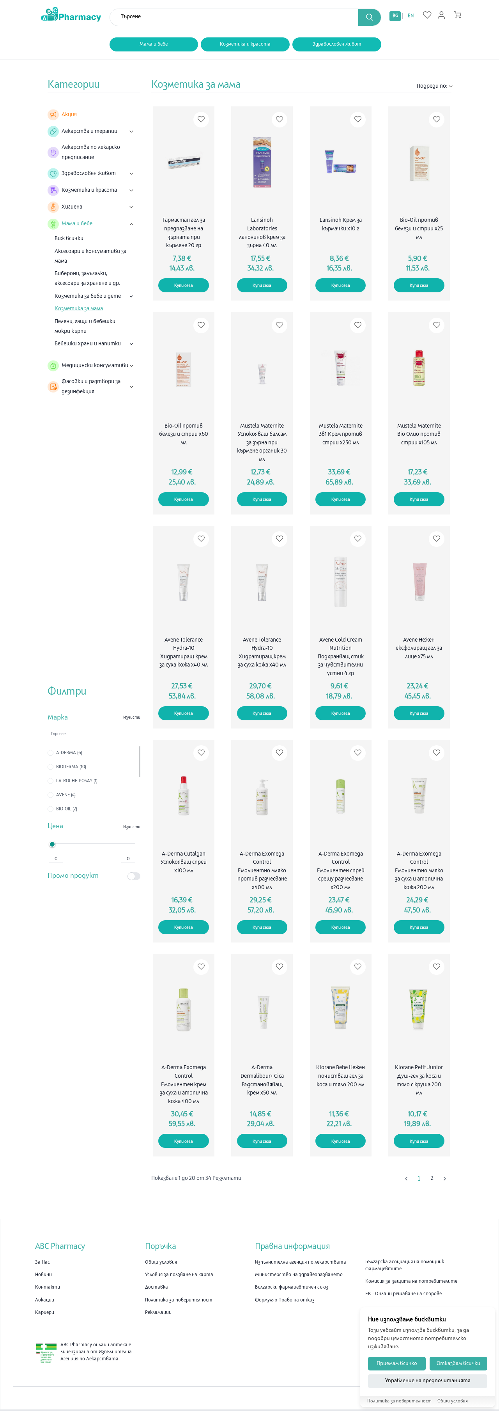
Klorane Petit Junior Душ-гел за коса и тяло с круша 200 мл (419, 1080)
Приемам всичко (397, 1364)
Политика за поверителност (178, 1300)
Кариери (44, 1312)
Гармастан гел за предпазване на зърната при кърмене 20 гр (184, 233)
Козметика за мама (79, 309)
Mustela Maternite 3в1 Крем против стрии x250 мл (341, 434)
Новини (43, 1275)
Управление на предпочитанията (428, 1381)
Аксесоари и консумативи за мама (90, 256)
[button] (369, 17)
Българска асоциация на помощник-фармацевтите (405, 1265)
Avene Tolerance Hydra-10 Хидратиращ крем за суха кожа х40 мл (183, 652)
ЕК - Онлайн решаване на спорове (403, 1294)
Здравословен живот (337, 44)
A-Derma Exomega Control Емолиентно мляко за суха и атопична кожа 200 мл (419, 871)
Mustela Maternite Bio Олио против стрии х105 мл (419, 434)
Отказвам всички (458, 1364)
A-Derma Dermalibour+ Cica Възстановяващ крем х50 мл (262, 1080)
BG (395, 16)
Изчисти (131, 718)
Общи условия (161, 1262)
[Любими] (427, 15)
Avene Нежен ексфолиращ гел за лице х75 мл (419, 648)
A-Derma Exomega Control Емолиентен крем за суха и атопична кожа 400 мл (184, 1084)
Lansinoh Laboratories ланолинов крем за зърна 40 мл (262, 233)
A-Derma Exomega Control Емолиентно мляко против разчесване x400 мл (262, 871)
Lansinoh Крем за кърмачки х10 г (341, 224)
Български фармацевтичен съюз (291, 1287)
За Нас (42, 1262)
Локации (44, 1300)
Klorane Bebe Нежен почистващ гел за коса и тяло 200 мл (340, 1076)
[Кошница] (457, 14)
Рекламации (158, 1312)
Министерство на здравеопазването (299, 1275)
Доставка (156, 1287)
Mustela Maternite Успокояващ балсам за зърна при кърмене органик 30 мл (262, 443)
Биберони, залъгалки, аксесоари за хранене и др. (87, 278)
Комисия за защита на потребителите (411, 1281)
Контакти (47, 1287)
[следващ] (445, 1178)
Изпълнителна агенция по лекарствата (300, 1262)
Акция (69, 115)
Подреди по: (432, 86)
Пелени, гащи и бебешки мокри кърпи (85, 326)
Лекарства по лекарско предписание (91, 152)
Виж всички (69, 239)
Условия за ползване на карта (179, 1275)
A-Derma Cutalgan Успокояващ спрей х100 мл (184, 862)
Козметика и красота (245, 44)
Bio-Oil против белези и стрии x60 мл (183, 434)
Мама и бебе (154, 44)
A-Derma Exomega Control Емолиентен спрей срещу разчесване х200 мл (341, 871)
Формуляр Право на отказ (285, 1300)
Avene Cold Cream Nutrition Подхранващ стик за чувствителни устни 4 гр (341, 657)
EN (411, 16)
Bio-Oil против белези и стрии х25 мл (419, 228)
